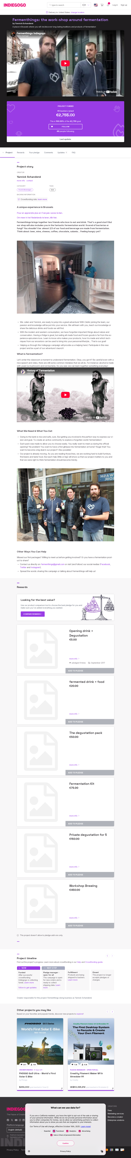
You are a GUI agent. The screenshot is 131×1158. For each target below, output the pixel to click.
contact (29, 180)
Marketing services (116, 1113)
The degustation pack (85, 733)
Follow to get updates (28, 987)
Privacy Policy (13, 1150)
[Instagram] (20, 1120)
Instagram (35, 567)
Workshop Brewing (83, 886)
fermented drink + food (86, 682)
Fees (110, 1110)
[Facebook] (8, 1120)
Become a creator (115, 1117)
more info (21, 180)
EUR (84, 5)
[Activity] (108, 5)
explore (80, 1014)
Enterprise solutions (116, 1120)
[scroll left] (108, 956)
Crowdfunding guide (94, 962)
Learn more (29, 982)
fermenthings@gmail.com (52, 564)
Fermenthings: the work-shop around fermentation (60, 19)
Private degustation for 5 (88, 835)
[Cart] (102, 5)
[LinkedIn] (24, 1120)
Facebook (105, 564)
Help (79, 962)
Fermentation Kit (81, 784)
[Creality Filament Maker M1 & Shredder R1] (91, 1041)
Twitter (23, 567)
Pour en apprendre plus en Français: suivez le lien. (40, 213)
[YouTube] (16, 1120)
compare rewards (32, 614)
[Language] (95, 5)
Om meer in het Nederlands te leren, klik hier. (37, 217)
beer (52, 190)
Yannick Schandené (24, 23)
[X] (12, 1120)
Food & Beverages (25, 190)
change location (77, 12)
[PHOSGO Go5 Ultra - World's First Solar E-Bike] (40, 1041)
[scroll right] (112, 1012)
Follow (65, 127)
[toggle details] (63, 1090)
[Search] (50, 5)
